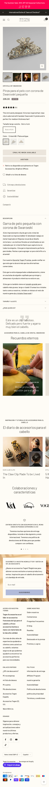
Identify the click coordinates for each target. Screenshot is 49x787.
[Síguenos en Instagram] (11, 739)
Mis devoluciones (9, 689)
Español (25, 755)
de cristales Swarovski (23, 293)
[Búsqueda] (8, 20)
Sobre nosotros (33, 612)
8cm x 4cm (9, 129)
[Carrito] (45, 20)
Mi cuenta (6, 685)
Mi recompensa (9, 676)
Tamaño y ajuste (10, 301)
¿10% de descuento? (10, 671)
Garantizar (11, 190)
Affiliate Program (33, 676)
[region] (24, 4)
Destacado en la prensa (36, 639)
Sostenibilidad (12, 196)
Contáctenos (32, 617)
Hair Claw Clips (9, 470)
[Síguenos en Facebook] (5, 739)
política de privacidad (35, 694)
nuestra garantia (33, 680)
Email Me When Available (24, 152)
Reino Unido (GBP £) (11, 755)
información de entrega (36, 671)
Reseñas (30, 630)
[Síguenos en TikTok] (5, 745)
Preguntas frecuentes (35, 621)
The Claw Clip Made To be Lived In (21, 475)
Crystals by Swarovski (12, 86)
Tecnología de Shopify (26, 761)
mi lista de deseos (10, 680)
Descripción (7, 218)
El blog (29, 626)
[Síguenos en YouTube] (16, 739)
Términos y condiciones (36, 698)
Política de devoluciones (36, 689)
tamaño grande (31, 284)
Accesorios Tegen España (10, 695)
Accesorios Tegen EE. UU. (11, 702)
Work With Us (8, 709)
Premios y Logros (33, 644)
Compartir (7, 204)
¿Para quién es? (9, 308)
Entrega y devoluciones (16, 185)
